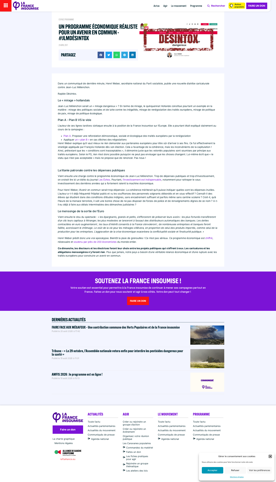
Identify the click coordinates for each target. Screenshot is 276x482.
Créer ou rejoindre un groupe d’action (134, 423)
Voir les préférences (259, 470)
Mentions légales (237, 477)
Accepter (212, 470)
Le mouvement (178, 5)
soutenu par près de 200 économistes (95, 241)
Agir (165, 5)
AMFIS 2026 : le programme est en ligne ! (77, 374)
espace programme (66, 19)
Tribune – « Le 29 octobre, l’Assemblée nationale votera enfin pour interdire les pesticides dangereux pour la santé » (117, 352)
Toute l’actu (94, 421)
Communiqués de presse (101, 434)
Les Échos (104, 179)
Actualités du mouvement (101, 430)
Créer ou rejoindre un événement (134, 430)
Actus (157, 5)
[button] (270, 456)
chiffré (208, 238)
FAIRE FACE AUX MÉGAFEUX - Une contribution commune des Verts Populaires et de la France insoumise (116, 327)
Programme (196, 5)
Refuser (235, 470)
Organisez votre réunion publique (136, 437)
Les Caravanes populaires (137, 443)
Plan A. (68, 135)
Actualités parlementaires (101, 426)
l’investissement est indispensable (142, 179)
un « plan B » (82, 139)
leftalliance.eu (67, 459)
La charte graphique (64, 438)
